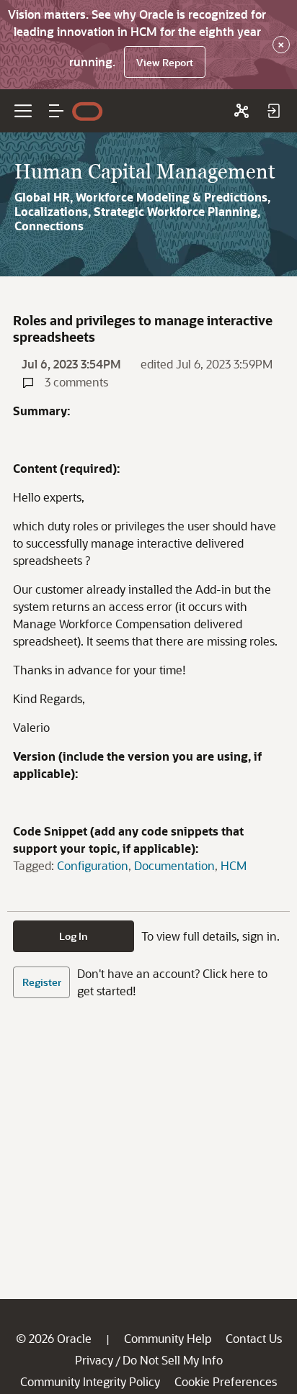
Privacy (94, 1359)
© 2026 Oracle (54, 1338)
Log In (73, 936)
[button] (56, 111)
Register (41, 982)
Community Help (167, 1338)
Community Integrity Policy (90, 1381)
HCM (234, 865)
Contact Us (254, 1338)
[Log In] (273, 110)
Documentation (174, 865)
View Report (164, 62)
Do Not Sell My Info (173, 1359)
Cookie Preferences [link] (225, 1381)
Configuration (92, 865)
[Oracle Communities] (241, 110)
